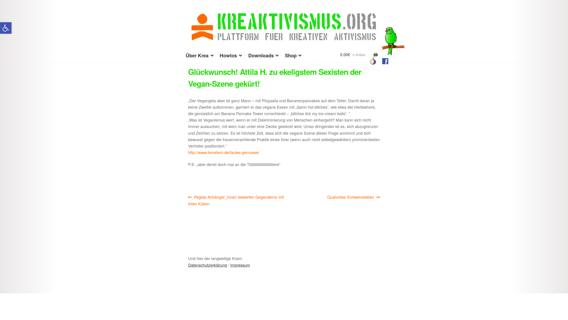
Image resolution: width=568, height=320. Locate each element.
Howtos (228, 55)
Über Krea (197, 55)
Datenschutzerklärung (207, 265)
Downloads (261, 55)
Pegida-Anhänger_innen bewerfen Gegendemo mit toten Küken (236, 200)
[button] (6, 28)
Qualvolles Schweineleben (350, 197)
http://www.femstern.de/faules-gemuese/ (223, 152)
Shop (291, 55)
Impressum (240, 265)
